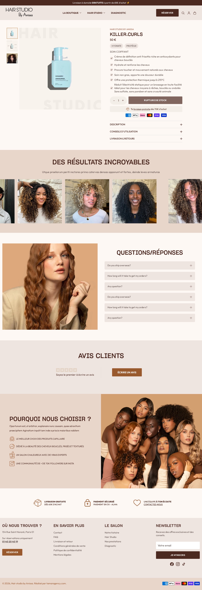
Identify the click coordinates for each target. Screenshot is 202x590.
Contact (58, 532)
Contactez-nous (153, 504)
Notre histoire (112, 532)
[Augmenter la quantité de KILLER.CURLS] (122, 100)
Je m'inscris (178, 555)
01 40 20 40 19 (10, 541)
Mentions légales (62, 554)
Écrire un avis (127, 372)
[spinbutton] (118, 100)
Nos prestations (113, 541)
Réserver (167, 12)
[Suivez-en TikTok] (184, 564)
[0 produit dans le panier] (194, 12)
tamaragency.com (56, 583)
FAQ (56, 536)
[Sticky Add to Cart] (190, 582)
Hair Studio (110, 536)
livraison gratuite (142, 109)
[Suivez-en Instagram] (178, 564)
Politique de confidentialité (68, 550)
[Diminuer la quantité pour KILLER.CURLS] (114, 100)
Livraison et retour (63, 541)
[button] (72, 13)
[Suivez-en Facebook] (172, 564)
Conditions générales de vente (69, 545)
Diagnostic (118, 12)
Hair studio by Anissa (22, 583)
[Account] (189, 13)
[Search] (183, 12)
